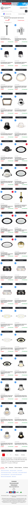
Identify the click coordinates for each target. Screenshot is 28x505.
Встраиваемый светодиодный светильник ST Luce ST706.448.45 (21, 229)
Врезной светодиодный (6, 476)
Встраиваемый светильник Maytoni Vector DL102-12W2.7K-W (7, 325)
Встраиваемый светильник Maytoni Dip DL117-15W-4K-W (21, 396)
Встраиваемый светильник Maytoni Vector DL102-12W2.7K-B (21, 349)
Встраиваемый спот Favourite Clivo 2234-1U (6, 39)
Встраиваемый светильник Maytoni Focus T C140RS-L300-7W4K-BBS (21, 206)
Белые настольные (5, 470)
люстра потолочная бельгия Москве (18, 495)
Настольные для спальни (6, 472)
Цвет (6, 467)
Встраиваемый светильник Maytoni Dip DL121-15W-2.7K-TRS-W (7, 444)
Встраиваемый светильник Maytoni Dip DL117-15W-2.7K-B (21, 444)
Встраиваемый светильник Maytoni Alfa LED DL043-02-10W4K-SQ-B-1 (21, 301)
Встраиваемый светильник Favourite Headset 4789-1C (7, 134)
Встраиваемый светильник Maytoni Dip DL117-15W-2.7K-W (21, 372)
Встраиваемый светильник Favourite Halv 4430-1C (21, 63)
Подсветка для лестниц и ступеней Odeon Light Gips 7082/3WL (20, 39)
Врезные (14, 476)
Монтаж (2, 467)
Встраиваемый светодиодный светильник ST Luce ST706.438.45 (21, 182)
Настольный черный (22, 472)
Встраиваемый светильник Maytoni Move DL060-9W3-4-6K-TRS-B (7, 158)
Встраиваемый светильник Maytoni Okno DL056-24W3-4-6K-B (7, 110)
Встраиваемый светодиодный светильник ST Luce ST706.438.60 (7, 206)
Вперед (16, 454)
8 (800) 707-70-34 (23, 8)
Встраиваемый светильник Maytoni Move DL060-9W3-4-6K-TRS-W (21, 134)
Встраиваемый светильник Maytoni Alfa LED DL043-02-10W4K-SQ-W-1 (7, 301)
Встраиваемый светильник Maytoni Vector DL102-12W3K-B (7, 372)
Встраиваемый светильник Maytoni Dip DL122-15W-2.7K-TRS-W (7, 420)
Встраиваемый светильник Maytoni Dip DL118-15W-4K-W (21, 420)
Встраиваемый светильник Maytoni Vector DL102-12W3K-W (21, 325)
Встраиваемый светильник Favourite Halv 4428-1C (7, 63)
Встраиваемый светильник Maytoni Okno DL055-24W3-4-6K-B (7, 87)
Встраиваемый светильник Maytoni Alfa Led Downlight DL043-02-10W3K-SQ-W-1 (21, 277)
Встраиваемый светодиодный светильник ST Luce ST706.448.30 (7, 229)
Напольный (19, 470)
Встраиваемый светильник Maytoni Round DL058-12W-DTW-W (7, 182)
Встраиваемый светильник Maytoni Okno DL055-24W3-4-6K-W (21, 87)
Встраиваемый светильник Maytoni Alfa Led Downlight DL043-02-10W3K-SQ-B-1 (7, 277)
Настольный (14, 472)
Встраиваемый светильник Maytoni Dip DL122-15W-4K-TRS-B (7, 396)
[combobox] (7, 22)
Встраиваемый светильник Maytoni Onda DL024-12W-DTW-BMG (21, 253)
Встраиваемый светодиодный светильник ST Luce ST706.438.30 (21, 158)
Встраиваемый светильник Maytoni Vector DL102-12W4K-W (7, 349)
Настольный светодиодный (16, 474)
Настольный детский (5, 474)
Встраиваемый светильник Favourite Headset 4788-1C (21, 110)
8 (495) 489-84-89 (23, 7)
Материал (11, 467)
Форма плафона (18, 467)
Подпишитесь (7, 3)
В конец (23, 454)
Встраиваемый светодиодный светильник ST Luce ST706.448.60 (7, 253)
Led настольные (13, 470)
